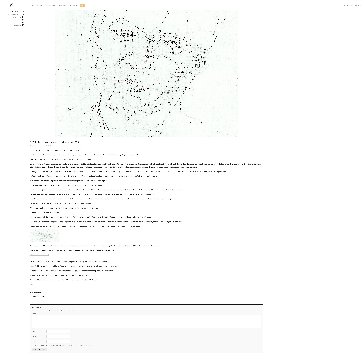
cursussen (19, 20)
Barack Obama (17, 17)
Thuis (32, 5)
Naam (34, 331)
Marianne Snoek (36, 146)
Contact (358, 5)
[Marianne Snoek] (14, 5)
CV (21, 22)
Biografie (73, 5)
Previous (35, 296)
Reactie (34, 313)
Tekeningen (62, 5)
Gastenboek (348, 5)
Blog (82, 5)
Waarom (40, 5)
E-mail (34, 336)
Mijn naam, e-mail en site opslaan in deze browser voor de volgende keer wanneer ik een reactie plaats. (62, 345)
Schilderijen (50, 5)
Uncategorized (17, 25)
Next (44, 296)
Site (33, 341)
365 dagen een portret (14, 14)
